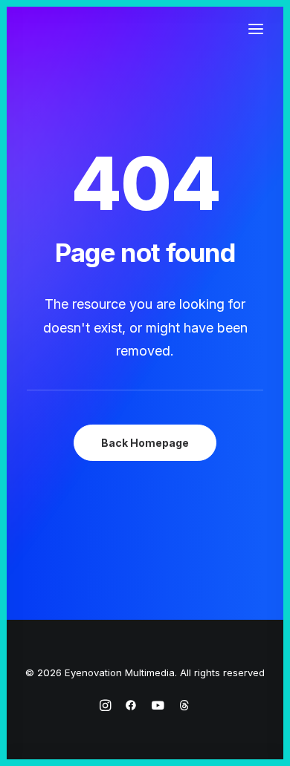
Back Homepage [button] (145, 442)
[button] (256, 29)
